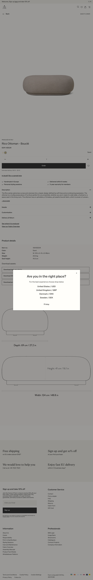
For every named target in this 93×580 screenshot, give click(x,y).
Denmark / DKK (46, 294)
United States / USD (46, 287)
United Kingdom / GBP (46, 290)
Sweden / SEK (46, 298)
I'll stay (46, 304)
